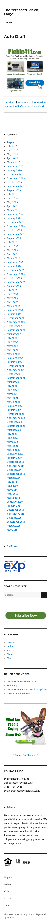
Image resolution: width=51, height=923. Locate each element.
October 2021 (14, 373)
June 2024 (12, 246)
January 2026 (14, 170)
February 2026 (15, 166)
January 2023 (14, 314)
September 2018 (16, 521)
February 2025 (15, 214)
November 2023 (16, 274)
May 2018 (12, 529)
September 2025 (16, 186)
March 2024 (13, 258)
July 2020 (12, 433)
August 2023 (14, 286)
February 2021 (15, 405)
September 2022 (16, 330)
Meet (10, 658)
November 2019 (16, 465)
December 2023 (15, 270)
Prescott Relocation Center (22, 681)
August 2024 (14, 238)
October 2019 (14, 469)
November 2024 (16, 226)
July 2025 (12, 194)
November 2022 (16, 322)
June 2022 (12, 341)
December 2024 (15, 222)
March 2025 (13, 210)
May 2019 (12, 489)
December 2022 (15, 318)
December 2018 (15, 509)
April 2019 (12, 493)
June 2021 (12, 389)
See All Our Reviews (25, 755)
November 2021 (15, 369)
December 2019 (15, 461)
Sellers (10, 646)
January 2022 (14, 361)
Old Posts (12, 546)
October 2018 (14, 517)
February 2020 (15, 453)
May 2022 (12, 345)
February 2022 (15, 357)
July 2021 (12, 385)
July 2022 (12, 337)
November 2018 (15, 513)
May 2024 (12, 250)
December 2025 (15, 174)
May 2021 (12, 393)
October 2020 (14, 421)
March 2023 (13, 306)
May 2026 (12, 154)
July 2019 (12, 481)
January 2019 (14, 505)
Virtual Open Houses (18, 693)
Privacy (11, 807)
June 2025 (12, 198)
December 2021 (15, 365)
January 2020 (14, 457)
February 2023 (15, 310)
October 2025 (14, 182)
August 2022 (14, 333)
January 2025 (14, 218)
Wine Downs (25, 102)
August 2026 (14, 142)
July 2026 (12, 146)
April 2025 (12, 206)
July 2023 (12, 290)
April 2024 (12, 254)
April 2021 (12, 397)
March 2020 (13, 449)
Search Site (39, 106)
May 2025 (12, 202)
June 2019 (12, 485)
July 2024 (12, 242)
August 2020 (14, 429)
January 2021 (14, 409)
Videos (10, 650)
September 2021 (16, 377)
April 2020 (12, 445)
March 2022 (13, 353)
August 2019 (14, 477)
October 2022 (14, 326)
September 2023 (16, 282)
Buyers (10, 642)
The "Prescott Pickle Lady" (16, 914)
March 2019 (13, 497)
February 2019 (15, 501)
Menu (9, 22)
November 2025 (16, 178)
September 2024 (16, 234)
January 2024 (14, 266)
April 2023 (12, 302)
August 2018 (14, 525)
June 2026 (12, 150)
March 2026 (13, 162)
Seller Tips (13, 685)
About (10, 654)
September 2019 (16, 473)
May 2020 (12, 441)
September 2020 (16, 425)
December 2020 (15, 413)
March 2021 (13, 401)
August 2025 (14, 190)
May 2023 (12, 298)
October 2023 (14, 278)
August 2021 (14, 381)
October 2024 (14, 230)
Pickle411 (10, 102)
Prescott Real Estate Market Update (27, 689)
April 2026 (13, 158)
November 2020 (16, 417)
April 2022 (12, 349)
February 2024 (15, 262)
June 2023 (12, 294)
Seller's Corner (23, 106)
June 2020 (12, 437)
